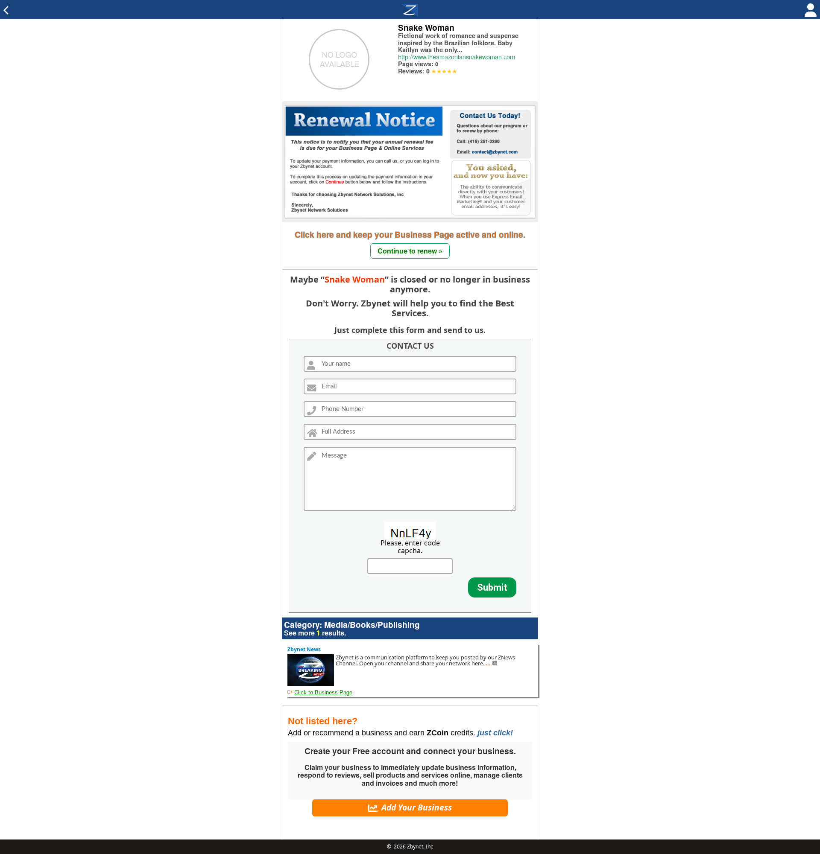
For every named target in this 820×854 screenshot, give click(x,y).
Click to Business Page (323, 692)
